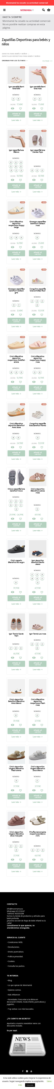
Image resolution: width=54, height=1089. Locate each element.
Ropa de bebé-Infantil (32, 920)
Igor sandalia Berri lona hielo (16, 88)
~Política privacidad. (15, 956)
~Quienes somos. (14, 990)
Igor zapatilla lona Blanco (16, 151)
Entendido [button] (30, 1085)
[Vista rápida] (12, 108)
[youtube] (31, 1071)
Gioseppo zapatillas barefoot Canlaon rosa (38, 223)
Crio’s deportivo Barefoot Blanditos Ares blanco (16, 701)
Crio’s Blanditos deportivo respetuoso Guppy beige (16, 224)
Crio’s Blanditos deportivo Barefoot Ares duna (16, 425)
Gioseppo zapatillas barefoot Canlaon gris (16, 291)
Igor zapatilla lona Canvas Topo (37, 151)
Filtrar (46, 61)
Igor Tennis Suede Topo (16, 635)
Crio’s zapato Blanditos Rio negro (16, 561)
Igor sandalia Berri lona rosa (37, 88)
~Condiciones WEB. (15, 942)
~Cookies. (11, 961)
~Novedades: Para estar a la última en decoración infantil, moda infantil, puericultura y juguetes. (26, 1001)
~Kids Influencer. (13, 994)
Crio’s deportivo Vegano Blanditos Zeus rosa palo (16, 834)
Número (16, 95)
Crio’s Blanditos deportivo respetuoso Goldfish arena (16, 359)
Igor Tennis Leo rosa (37, 634)
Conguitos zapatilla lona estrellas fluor (38, 290)
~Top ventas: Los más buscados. (20, 1009)
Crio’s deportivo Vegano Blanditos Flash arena (16, 768)
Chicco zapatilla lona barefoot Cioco (16, 490)
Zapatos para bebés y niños (14, 54)
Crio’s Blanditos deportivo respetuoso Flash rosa (37, 702)
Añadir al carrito (16, 114)
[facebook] (23, 1071)
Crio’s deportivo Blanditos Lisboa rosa (38, 491)
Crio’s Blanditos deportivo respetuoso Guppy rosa (38, 359)
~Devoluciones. (13, 947)
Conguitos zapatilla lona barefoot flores (37, 424)
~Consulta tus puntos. (16, 966)
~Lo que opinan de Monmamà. (19, 985)
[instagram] (27, 1071)
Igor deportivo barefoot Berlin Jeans (37, 562)
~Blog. (9, 980)
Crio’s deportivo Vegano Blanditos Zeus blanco (37, 768)
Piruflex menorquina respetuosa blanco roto (37, 834)
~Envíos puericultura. (15, 952)
